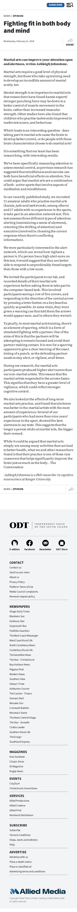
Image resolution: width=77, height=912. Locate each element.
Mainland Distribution (21, 815)
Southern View (17, 679)
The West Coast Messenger (23, 636)
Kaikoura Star (17, 621)
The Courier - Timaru (20, 693)
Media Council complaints (23, 592)
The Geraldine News (20, 655)
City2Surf (14, 783)
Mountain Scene (18, 713)
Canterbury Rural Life (21, 650)
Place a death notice (20, 862)
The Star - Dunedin (19, 722)
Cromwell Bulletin (19, 708)
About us (14, 577)
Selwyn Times (16, 684)
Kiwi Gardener (17, 757)
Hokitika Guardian (19, 631)
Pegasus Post (16, 669)
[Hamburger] (69, 5)
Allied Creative (17, 805)
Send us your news (19, 572)
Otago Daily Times (19, 611)
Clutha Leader (17, 727)
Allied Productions (19, 801)
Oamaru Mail (16, 698)
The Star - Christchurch (22, 660)
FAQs (12, 845)
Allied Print (15, 810)
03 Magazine (16, 766)
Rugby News (16, 771)
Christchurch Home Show (23, 788)
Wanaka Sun (16, 703)
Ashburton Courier (19, 689)
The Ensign (15, 737)
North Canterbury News (22, 645)
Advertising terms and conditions (27, 871)
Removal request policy (22, 596)
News (7, 16)
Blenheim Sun (17, 616)
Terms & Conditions (19, 835)
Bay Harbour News (19, 664)
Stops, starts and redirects (23, 840)
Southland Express (19, 742)
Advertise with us (18, 857)
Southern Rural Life (19, 732)
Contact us (15, 567)
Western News (17, 674)
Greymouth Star (18, 626)
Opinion (18, 16)
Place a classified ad (20, 867)
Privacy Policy (17, 582)
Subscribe (55, 5)
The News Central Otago (22, 718)
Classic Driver (16, 762)
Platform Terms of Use (21, 587)
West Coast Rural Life (20, 640)
